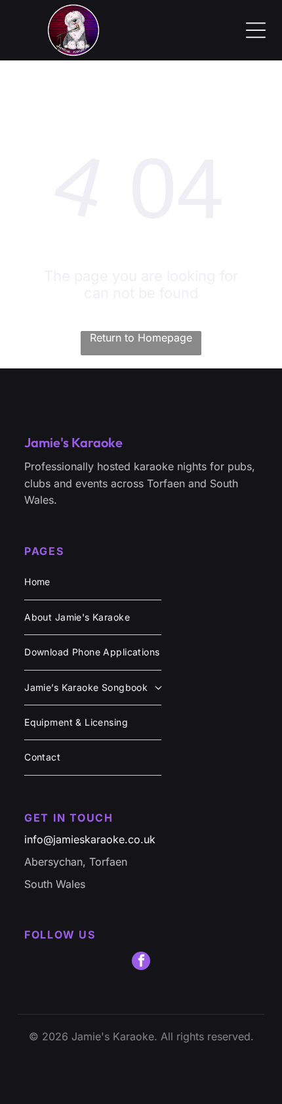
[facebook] (141, 962)
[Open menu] (256, 30)
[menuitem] (92, 582)
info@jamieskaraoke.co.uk (89, 839)
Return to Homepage (141, 337)
